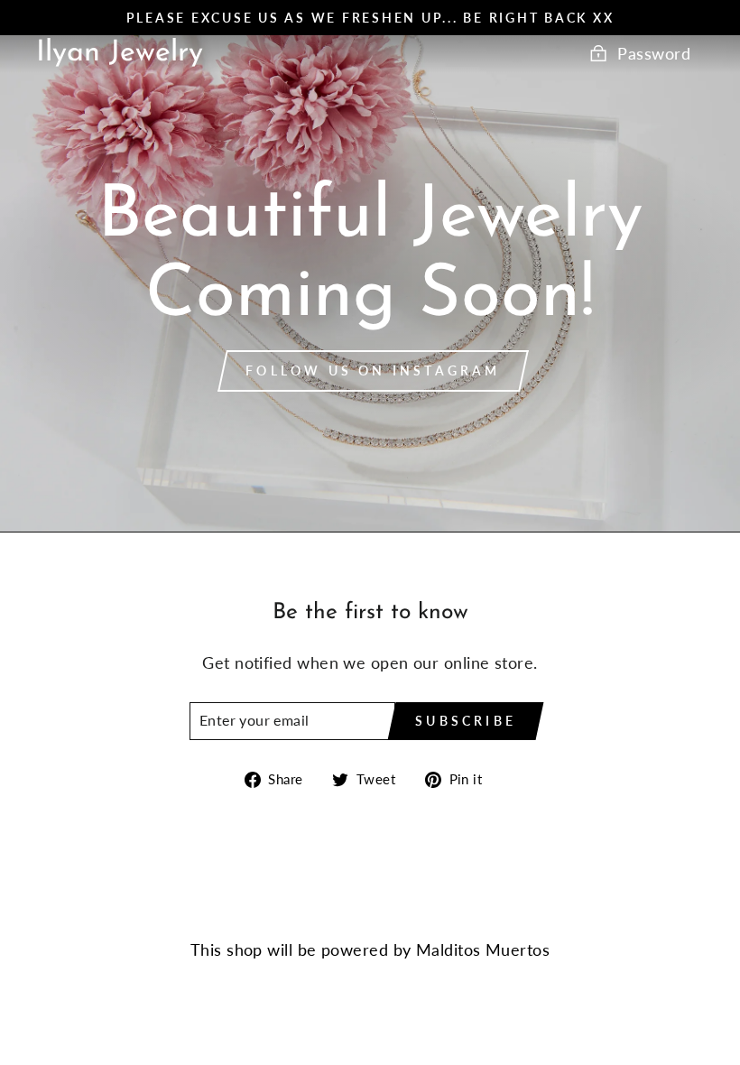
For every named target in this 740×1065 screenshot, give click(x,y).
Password (653, 53)
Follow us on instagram (372, 370)
